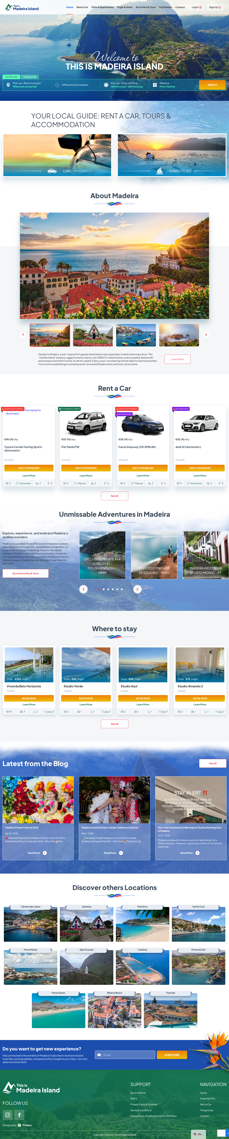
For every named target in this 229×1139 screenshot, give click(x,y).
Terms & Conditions (141, 1110)
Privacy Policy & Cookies (143, 1104)
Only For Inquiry (29, 467)
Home (69, 7)
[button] (206, 335)
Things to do (206, 1110)
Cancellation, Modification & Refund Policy (153, 1115)
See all (114, 495)
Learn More (177, 359)
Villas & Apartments (102, 7)
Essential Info (207, 1098)
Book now (29, 698)
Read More (34, 852)
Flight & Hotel (124, 7)
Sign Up (213, 7)
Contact (180, 7)
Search (212, 84)
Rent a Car (82, 7)
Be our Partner (138, 1092)
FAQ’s (133, 1098)
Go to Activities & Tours (25, 573)
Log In (195, 7)
